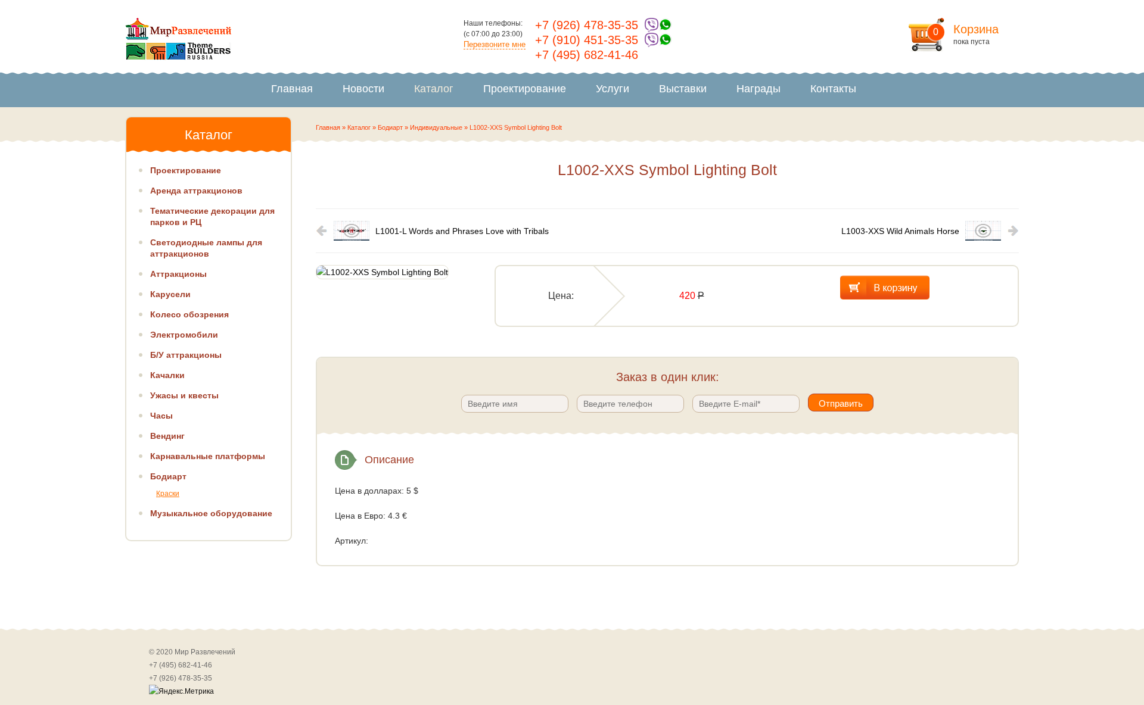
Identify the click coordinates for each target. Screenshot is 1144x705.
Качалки (167, 375)
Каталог (433, 89)
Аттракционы (178, 274)
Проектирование (524, 89)
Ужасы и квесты (184, 395)
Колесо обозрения (189, 314)
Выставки (683, 89)
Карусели (170, 294)
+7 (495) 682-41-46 (586, 54)
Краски (167, 493)
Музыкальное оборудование (211, 513)
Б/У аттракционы (186, 355)
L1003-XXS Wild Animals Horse (900, 231)
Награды (758, 89)
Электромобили (184, 334)
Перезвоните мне (495, 44)
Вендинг (167, 436)
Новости (363, 89)
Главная (292, 89)
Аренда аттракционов (196, 190)
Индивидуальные (436, 127)
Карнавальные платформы (207, 456)
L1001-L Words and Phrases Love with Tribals (462, 231)
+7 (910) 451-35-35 (586, 39)
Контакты (833, 89)
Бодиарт (390, 127)
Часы (161, 415)
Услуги (612, 89)
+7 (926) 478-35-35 (586, 25)
